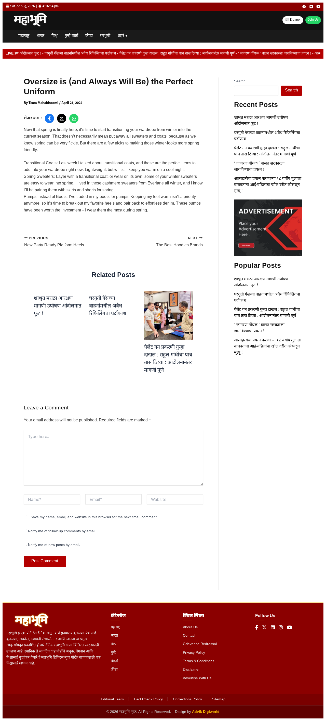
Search (240, 81)
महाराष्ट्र (23, 36)
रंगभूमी (105, 36)
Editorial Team (112, 699)
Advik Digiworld (206, 712)
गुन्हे (113, 652)
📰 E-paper (293, 20)
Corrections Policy (187, 699)
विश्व (54, 36)
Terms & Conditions (198, 661)
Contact (189, 635)
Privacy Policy (194, 652)
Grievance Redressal (200, 644)
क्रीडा (89, 36)
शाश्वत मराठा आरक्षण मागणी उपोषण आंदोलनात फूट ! (57, 306)
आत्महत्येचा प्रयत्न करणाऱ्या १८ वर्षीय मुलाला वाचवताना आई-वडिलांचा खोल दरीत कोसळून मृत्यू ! (267, 185)
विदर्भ (114, 661)
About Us (190, 627)
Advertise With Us (197, 678)
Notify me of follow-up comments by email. (62, 531)
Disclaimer (191, 669)
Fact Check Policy (148, 699)
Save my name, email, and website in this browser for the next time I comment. (94, 517)
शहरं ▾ (122, 36)
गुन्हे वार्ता (71, 36)
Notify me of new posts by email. (54, 545)
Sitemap (218, 699)
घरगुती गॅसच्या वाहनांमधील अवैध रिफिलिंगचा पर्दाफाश (107, 306)
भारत (40, 36)
